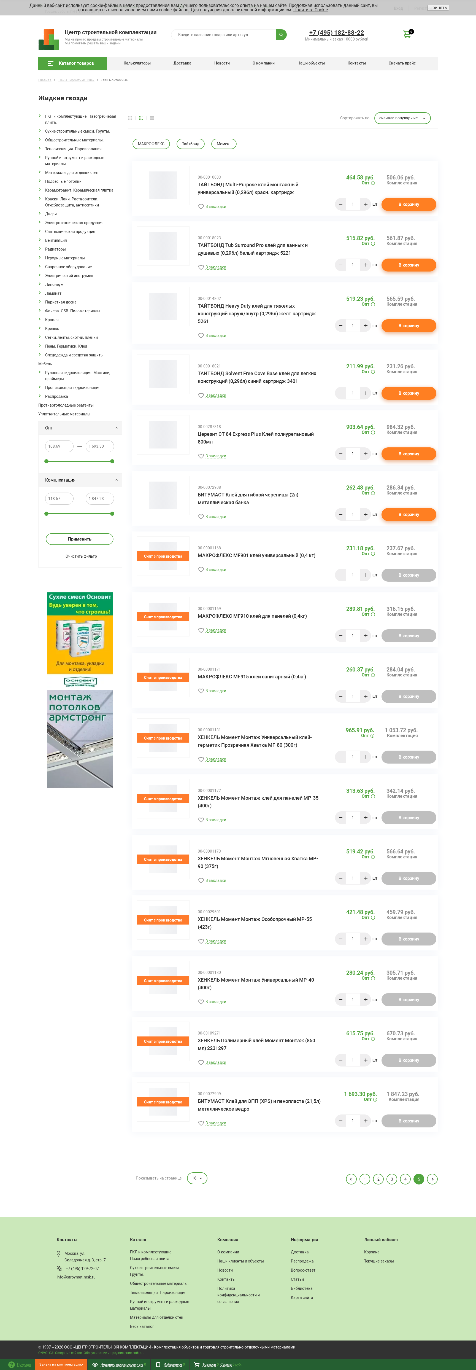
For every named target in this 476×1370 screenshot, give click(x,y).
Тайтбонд (190, 144)
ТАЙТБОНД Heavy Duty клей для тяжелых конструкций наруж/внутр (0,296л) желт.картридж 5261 (257, 313)
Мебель (45, 364)
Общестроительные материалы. (74, 140)
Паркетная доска (61, 302)
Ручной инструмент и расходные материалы (74, 160)
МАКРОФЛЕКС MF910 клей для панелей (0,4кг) (252, 616)
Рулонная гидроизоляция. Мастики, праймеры (77, 375)
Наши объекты (311, 63)
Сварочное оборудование (68, 267)
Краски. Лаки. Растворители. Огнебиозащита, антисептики (72, 202)
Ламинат (53, 293)
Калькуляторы (137, 63)
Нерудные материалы (65, 258)
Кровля (52, 320)
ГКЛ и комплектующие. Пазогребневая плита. (80, 119)
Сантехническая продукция (70, 231)
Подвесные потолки (63, 181)
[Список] (152, 118)
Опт (49, 428)
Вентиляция (56, 240)
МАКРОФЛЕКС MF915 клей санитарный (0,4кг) (252, 676)
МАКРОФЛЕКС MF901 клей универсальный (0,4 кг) (256, 555)
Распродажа (56, 396)
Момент (224, 144)
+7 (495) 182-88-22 (336, 32)
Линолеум (54, 284)
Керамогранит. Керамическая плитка (79, 190)
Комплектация (60, 480)
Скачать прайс (402, 63)
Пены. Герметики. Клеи (66, 346)
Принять (438, 7)
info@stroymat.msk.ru (76, 1277)
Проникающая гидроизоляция (73, 387)
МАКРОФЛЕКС (151, 144)
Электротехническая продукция (74, 223)
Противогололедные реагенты (66, 405)
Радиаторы (55, 249)
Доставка (182, 63)
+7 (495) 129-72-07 (82, 1268)
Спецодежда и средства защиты (74, 355)
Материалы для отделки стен (71, 172)
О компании (264, 63)
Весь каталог (142, 1326)
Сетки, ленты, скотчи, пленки (71, 337)
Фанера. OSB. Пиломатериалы (72, 311)
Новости (222, 63)
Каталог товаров (76, 63)
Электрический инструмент (70, 275)
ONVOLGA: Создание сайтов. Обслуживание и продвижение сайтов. (91, 1353)
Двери (51, 214)
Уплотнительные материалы (64, 414)
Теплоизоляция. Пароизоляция (73, 149)
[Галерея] (144, 118)
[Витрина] (133, 118)
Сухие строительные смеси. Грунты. (77, 131)
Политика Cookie (310, 9)
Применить (79, 539)
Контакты (357, 63)
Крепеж (52, 328)
